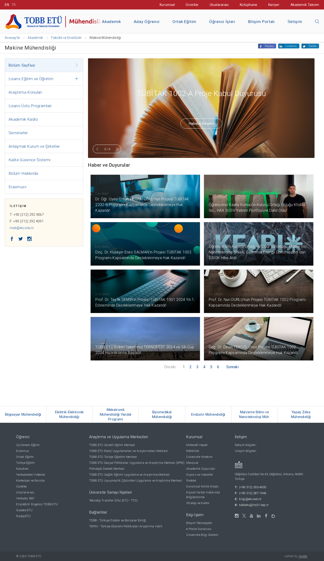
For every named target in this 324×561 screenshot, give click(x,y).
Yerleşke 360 (25, 498)
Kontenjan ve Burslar (30, 480)
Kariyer (274, 5)
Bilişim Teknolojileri (199, 523)
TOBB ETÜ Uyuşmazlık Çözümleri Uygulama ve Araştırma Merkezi (135, 480)
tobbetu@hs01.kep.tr (254, 505)
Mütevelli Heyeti (197, 445)
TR (13, 5)
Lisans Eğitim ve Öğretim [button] (31, 78)
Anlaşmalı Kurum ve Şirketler (34, 146)
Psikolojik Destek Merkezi (107, 468)
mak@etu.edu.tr (22, 228)
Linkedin (291, 46)
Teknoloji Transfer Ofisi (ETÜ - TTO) (113, 500)
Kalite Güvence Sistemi (29, 159)
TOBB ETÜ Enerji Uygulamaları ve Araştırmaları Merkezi (128, 451)
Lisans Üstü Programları (30, 105)
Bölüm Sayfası (22, 65)
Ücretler (192, 5)
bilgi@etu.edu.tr (250, 499)
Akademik (111, 21)
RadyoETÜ (23, 516)
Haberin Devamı (201, 123)
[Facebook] (266, 516)
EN (7, 5)
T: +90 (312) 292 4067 (27, 214)
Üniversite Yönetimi (199, 457)
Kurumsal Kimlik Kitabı (202, 486)
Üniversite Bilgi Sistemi (202, 535)
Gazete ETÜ (24, 510)
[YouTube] (252, 516)
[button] (317, 21)
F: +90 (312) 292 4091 (27, 221)
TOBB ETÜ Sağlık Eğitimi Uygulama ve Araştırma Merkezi (129, 474)
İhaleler (191, 480)
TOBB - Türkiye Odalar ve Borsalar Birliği (117, 520)
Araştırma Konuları (25, 92)
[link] (23, 414)
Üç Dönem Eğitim (28, 445)
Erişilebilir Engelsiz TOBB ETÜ (37, 504)
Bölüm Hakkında (23, 173)
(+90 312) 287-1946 (252, 493)
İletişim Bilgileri (245, 445)
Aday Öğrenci (147, 21)
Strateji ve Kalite (197, 503)
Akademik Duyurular (200, 468)
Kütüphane (248, 5)
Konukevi (22, 468)
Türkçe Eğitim (25, 462)
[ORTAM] (274, 514)
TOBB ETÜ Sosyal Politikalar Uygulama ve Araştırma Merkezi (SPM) (137, 462)
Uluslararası (219, 5)
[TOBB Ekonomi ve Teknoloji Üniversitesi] (58, 21)
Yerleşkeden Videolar (30, 474)
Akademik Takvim (305, 5)
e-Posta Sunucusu (198, 529)
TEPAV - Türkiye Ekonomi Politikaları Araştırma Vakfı (125, 526)
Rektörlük (192, 451)
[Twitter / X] (244, 516)
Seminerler (18, 132)
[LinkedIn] (259, 516)
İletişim (295, 21)
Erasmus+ (18, 186)
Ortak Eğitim (184, 21)
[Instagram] (237, 516)
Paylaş (269, 46)
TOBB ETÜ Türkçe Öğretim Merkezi (113, 457)
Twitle (313, 46)
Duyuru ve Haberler (199, 474)
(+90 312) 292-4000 (252, 487)
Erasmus (22, 451)
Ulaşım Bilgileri (245, 451)
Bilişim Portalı (261, 21)
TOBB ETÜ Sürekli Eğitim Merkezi (112, 445)
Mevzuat (192, 462)
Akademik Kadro (23, 119)
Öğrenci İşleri (222, 21)
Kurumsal (167, 5)
